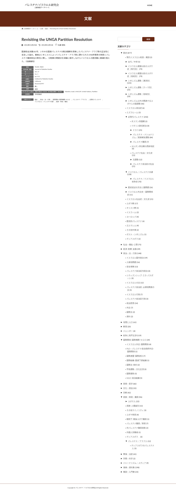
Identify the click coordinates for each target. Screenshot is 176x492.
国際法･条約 (132, 365)
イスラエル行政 (133, 294)
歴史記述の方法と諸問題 (138, 187)
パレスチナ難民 (139, 142)
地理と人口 (128, 322)
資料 (128, 316)
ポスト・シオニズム (135, 234)
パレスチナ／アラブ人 (80, 99)
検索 (148, 39)
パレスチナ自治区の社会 (143, 164)
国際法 (129, 312)
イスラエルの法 (133, 283)
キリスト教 (131, 208)
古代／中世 (133, 62)
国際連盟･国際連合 (135, 356)
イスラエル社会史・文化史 (138, 199)
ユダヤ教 (130, 204)
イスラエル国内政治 (135, 258)
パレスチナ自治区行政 (136, 299)
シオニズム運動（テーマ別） (140, 87)
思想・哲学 (128, 384)
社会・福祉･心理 (130, 245)
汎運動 (136, 160)
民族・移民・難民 (62, 101)
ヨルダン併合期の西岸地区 (142, 146)
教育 (125, 327)
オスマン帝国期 (138, 121)
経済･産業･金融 (130, 249)
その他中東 (131, 230)
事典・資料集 (129, 467)
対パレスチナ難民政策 (136, 428)
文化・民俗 (128, 388)
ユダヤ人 (132, 401)
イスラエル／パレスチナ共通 (44, 101)
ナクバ (135, 130)
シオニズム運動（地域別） (139, 94)
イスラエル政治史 (134, 108)
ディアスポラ (132, 239)
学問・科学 (128, 459)
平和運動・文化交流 (135, 369)
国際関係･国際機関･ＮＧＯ (61, 99)
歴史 (36, 99)
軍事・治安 (128, 454)
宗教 (125, 393)
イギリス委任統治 (139, 126)
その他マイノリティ (135, 410)
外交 (128, 308)
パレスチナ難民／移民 (136, 424)
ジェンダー (128, 331)
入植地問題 (131, 262)
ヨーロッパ (131, 217)
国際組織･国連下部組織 (137, 360)
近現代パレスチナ (95, 99)
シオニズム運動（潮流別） (139, 81)
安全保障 (130, 267)
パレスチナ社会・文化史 (141, 153)
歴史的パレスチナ (134, 221)
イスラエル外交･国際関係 (138, 344)
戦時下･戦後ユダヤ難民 (137, 419)
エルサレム (131, 226)
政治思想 (130, 303)
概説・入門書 (129, 472)
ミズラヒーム (132, 113)
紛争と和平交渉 (130, 336)
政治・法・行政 (45, 99)
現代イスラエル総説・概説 (138, 57)
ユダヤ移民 (131, 415)
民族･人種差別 (133, 406)
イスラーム (131, 212)
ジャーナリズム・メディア (134, 463)
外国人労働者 (132, 432)
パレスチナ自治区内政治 (137, 271)
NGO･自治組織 (133, 378)
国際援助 (130, 374)
